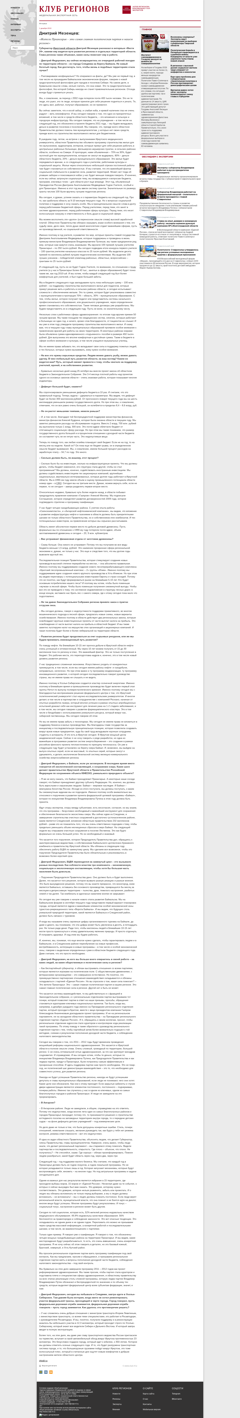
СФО (59, 483)
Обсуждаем (17, 13)
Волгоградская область (166, 217)
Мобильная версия (151, 1409)
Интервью (16, 24)
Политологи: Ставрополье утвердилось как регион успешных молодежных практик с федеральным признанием (177, 252)
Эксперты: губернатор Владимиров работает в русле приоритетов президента (175, 170)
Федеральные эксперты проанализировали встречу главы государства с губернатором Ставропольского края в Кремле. (170, 178)
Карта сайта (148, 1394)
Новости (15, 8)
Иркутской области (64, 48)
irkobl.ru (43, 1360)
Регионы (15, 41)
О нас (145, 1399)
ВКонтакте (177, 1399)
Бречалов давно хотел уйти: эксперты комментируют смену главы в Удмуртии (182, 93)
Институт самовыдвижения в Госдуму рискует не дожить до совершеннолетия (151, 59)
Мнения (15, 19)
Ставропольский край (165, 164)
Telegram (176, 1394)
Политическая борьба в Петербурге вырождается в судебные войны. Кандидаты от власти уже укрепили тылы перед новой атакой (185, 55)
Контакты (147, 1404)
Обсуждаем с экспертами (157, 157)
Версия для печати (49, 1366)
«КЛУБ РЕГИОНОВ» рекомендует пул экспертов (141, 8)
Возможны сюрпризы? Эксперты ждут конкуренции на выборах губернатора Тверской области (184, 41)
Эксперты (16, 30)
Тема (13, 36)
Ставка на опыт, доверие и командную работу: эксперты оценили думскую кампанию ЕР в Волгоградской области (177, 223)
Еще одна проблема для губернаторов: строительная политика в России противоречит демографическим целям (184, 81)
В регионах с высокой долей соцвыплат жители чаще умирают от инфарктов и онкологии (184, 69)
